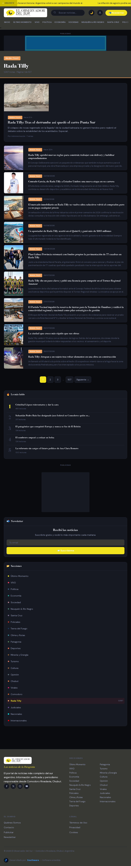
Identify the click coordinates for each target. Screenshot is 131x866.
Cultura (14, 668)
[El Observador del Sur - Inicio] (25, 12)
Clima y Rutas (18, 635)
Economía (60, 22)
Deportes (16, 648)
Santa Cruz (113, 22)
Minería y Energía (19, 654)
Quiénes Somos (12, 822)
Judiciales (16, 707)
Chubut (15, 681)
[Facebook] (6, 786)
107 (69, 379)
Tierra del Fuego (19, 628)
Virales (14, 687)
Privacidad (74, 827)
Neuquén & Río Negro (92, 22)
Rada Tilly (67, 700)
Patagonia (16, 641)
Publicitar (9, 832)
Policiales (15, 622)
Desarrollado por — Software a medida (35, 860)
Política (47, 22)
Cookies (73, 832)
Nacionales (16, 714)
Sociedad (73, 22)
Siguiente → (83, 379)
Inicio (7, 22)
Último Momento (22, 22)
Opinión (15, 674)
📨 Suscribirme (65, 550)
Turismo (15, 661)
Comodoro (16, 694)
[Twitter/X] (13, 786)
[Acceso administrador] (100, 13)
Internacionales (19, 720)
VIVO (37, 22)
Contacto (9, 827)
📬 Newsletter (116, 12)
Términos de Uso (78, 822)
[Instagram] (20, 786)
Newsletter (10, 837)
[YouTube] (26, 786)
